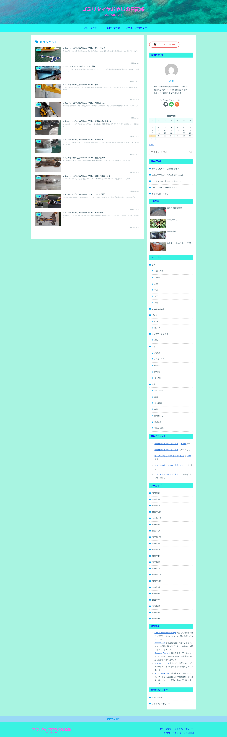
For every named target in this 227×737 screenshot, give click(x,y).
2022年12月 (157, 537)
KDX (156, 321)
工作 (156, 290)
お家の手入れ (159, 271)
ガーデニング (159, 277)
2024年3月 (156, 499)
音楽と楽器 (159, 428)
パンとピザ (159, 359)
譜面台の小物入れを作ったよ (166, 444)
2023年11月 (156, 518)
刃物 (156, 284)
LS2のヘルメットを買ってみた (164, 187)
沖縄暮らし (159, 416)
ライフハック (159, 390)
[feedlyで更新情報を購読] (171, 104)
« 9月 (151, 145)
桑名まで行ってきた (160, 194)
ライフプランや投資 (160, 334)
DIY (153, 265)
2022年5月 (156, 550)
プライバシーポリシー (161, 704)
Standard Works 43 (162, 653)
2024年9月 (156, 493)
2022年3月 (156, 562)
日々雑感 (158, 403)
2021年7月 (156, 600)
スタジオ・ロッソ (161, 663)
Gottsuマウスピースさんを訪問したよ (167, 175)
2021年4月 (156, 619)
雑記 (153, 384)
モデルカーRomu (161, 673)
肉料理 (157, 372)
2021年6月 (156, 606)
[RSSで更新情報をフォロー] (177, 104)
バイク (154, 315)
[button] (190, 151)
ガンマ (157, 328)
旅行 (156, 397)
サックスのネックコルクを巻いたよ (166, 181)
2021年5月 (156, 612)
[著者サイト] (165, 104)
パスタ (157, 353)
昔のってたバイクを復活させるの (165, 169)
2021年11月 (156, 575)
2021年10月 (157, 581)
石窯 (156, 303)
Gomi (171, 81)
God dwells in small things (165, 633)
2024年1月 (156, 506)
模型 (156, 409)
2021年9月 (156, 587)
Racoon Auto (159, 643)
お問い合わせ (157, 697)
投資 (156, 340)
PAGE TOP (114, 719)
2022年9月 (156, 543)
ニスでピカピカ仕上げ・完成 (166, 474)
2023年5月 (156, 524)
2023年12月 (157, 512)
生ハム (157, 365)
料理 (153, 346)
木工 (156, 296)
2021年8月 (156, 594)
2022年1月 (156, 568)
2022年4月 (156, 556)
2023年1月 (156, 531)
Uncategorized (158, 309)
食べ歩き (158, 378)
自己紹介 (158, 422)
